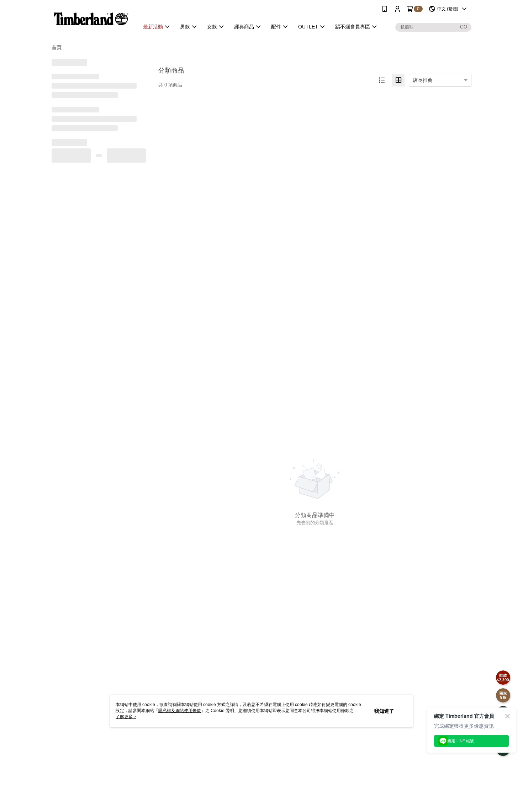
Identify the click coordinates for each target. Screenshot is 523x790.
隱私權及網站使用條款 (179, 710)
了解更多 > (126, 716)
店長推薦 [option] (423, 80)
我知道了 (384, 711)
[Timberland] (91, 18)
